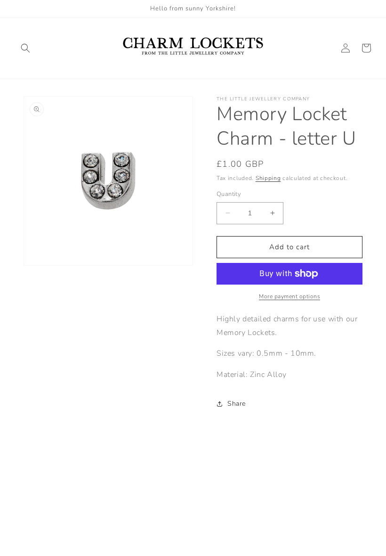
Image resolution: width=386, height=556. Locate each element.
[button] (25, 48)
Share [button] (236, 403)
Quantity (229, 194)
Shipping (268, 178)
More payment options (289, 296)
